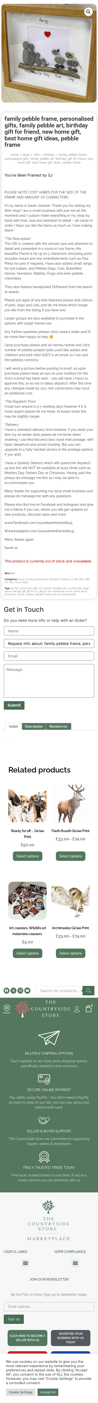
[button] (88, 12)
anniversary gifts (29, 588)
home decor (80, 591)
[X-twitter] (13, 990)
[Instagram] (20, 990)
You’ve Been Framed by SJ (29, 175)
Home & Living (26, 579)
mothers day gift (34, 594)
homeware (10, 594)
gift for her (32, 591)
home (69, 591)
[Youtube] (27, 990)
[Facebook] (7, 990)
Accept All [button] (47, 1392)
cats (64, 588)
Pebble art (50, 594)
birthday (57, 588)
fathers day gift (13, 591)
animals (14, 588)
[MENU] (7, 1007)
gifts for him (45, 591)
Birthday (49, 154)
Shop (26, 154)
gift (23, 591)
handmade (59, 591)
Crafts (74, 579)
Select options (27, 856)
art (40, 588)
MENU (7, 1013)
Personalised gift (66, 594)
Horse (21, 594)
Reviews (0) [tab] (58, 726)
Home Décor (22, 582)
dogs (86, 588)
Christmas (64, 579)
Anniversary (41, 579)
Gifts (37, 154)
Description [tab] (34, 726)
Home (15, 154)
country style (75, 588)
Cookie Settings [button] (20, 1392)
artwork (47, 588)
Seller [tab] (13, 726)
